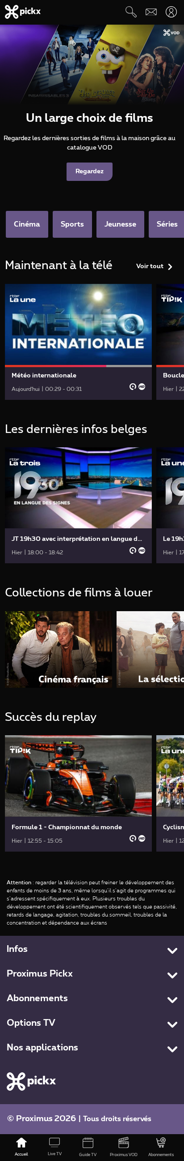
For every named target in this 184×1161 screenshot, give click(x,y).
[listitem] (58, 649)
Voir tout (149, 266)
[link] (78, 342)
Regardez (89, 171)
